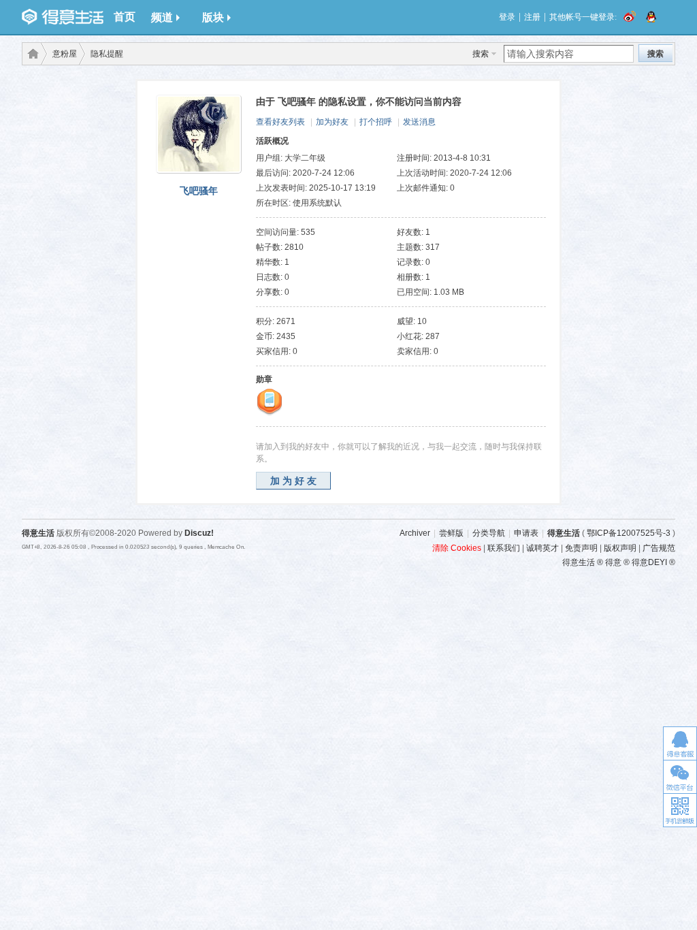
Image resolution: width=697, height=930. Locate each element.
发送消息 (419, 122)
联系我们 (503, 548)
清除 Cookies (456, 548)
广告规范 (659, 548)
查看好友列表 (280, 122)
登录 (507, 17)
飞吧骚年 (199, 190)
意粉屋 (64, 54)
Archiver (415, 533)
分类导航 (488, 533)
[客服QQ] (680, 743)
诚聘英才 (542, 548)
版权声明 (620, 548)
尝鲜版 (451, 533)
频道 (162, 17)
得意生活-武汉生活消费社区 (30, 54)
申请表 (526, 533)
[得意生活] (62, 17)
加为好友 (332, 122)
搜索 (480, 54)
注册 (532, 17)
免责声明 (581, 548)
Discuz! (199, 533)
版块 (213, 17)
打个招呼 (375, 122)
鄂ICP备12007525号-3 (628, 533)
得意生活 (563, 533)
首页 (124, 16)
